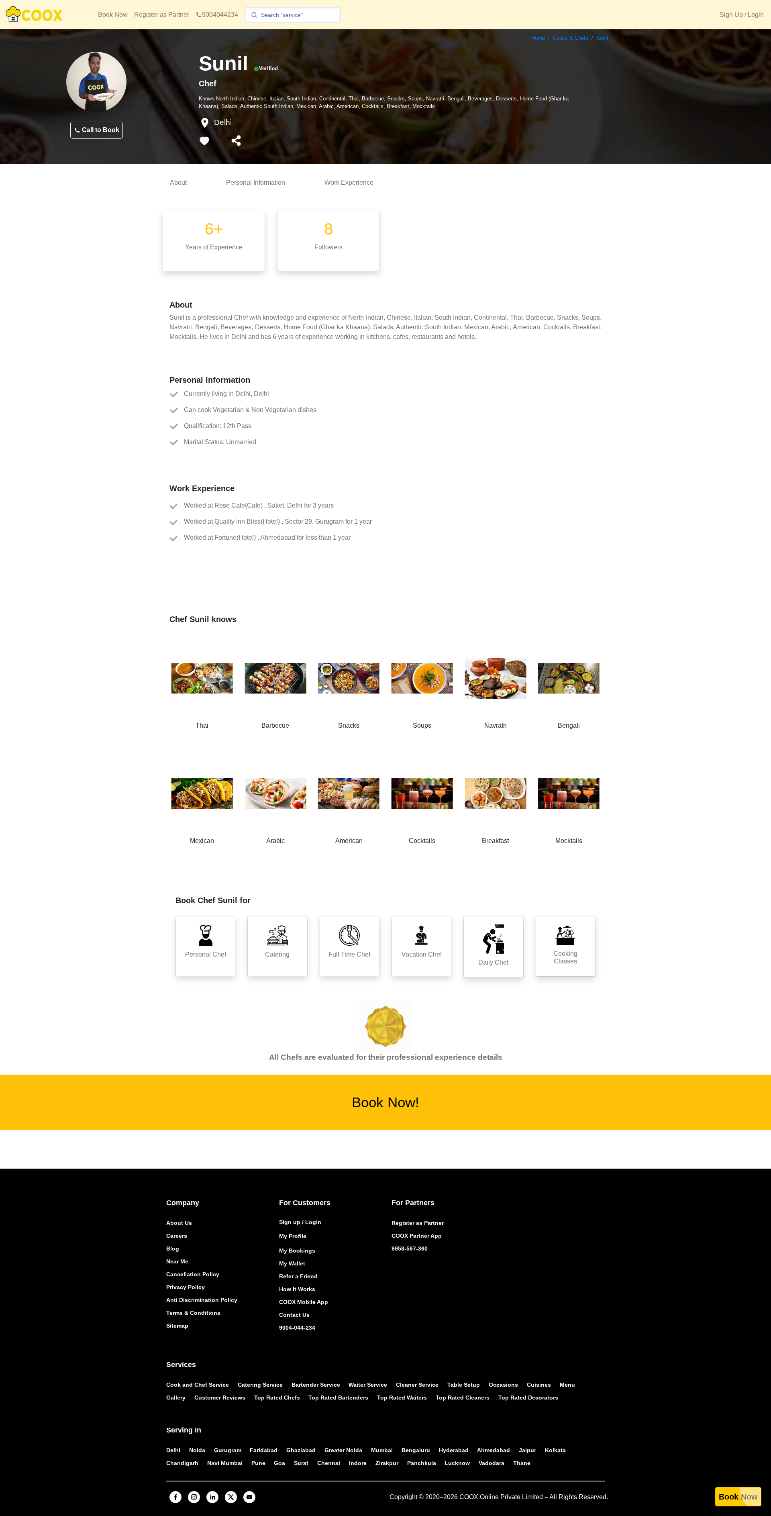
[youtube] (249, 1497)
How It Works (297, 1289)
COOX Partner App (417, 1235)
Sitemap (177, 1325)
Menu (567, 1384)
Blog (172, 1248)
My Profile (292, 1236)
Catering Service (260, 1384)
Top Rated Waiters (402, 1397)
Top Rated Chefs (277, 1397)
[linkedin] (212, 1497)
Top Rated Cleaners (463, 1397)
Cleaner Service (417, 1384)
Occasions (503, 1384)
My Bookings (297, 1250)
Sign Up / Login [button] (742, 14)
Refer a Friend (298, 1276)
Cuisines (539, 1384)
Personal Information (255, 182)
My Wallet (292, 1263)
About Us (179, 1223)
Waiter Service (368, 1384)
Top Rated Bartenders (338, 1397)
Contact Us (294, 1315)
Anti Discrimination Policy (201, 1300)
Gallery (176, 1397)
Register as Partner (161, 14)
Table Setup (463, 1384)
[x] (231, 1497)
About (178, 182)
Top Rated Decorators (528, 1397)
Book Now (113, 14)
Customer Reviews (219, 1397)
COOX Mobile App (303, 1302)
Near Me (177, 1261)
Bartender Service (316, 1384)
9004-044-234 (297, 1327)
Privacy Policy (185, 1287)
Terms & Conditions (193, 1313)
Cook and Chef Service (197, 1384)
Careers (176, 1235)
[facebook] (175, 1497)
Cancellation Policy (192, 1274)
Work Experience (348, 182)
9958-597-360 (410, 1248)
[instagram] (194, 1497)
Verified (268, 68)
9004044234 (220, 14)
